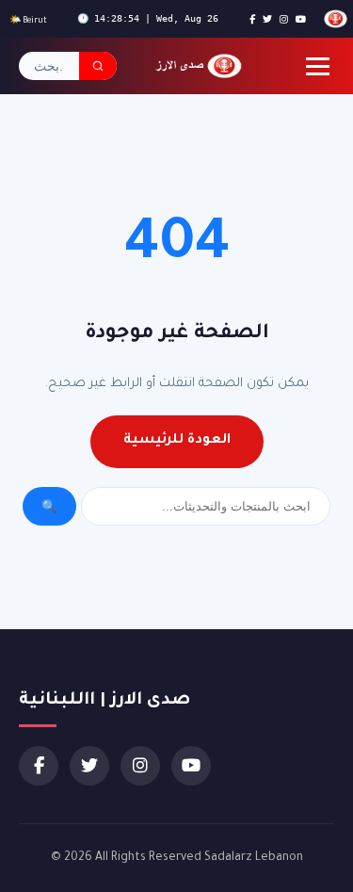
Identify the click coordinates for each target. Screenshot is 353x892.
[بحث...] (98, 66)
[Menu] (317, 66)
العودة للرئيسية (177, 440)
